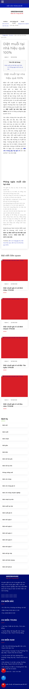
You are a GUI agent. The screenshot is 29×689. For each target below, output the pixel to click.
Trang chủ (5, 35)
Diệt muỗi (5, 432)
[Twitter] (3, 596)
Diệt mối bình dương (8, 560)
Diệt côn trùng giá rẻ (8, 486)
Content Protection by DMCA (14, 686)
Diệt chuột (5, 438)
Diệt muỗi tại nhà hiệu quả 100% (13, 65)
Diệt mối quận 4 (7, 533)
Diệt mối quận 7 (7, 546)
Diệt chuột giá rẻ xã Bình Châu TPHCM (13, 289)
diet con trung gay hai (15, 240)
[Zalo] (3, 678)
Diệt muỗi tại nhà (7, 506)
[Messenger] (3, 671)
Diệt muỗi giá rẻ (7, 513)
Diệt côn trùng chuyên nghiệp (11, 492)
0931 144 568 (5, 25)
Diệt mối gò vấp (7, 553)
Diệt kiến (5, 452)
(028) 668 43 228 (14, 610)
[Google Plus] (11, 596)
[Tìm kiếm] (3, 31)
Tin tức (11, 35)
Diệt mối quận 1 (7, 519)
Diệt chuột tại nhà (7, 499)
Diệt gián (5, 445)
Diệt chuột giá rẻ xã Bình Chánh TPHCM (13, 328)
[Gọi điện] (3, 685)
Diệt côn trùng (6, 479)
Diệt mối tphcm (7, 567)
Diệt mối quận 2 (7, 526)
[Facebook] (7, 596)
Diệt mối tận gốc (7, 459)
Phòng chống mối (7, 472)
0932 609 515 (5, 23)
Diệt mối (4, 425)
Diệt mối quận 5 (7, 540)
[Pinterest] (15, 596)
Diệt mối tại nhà (7, 465)
